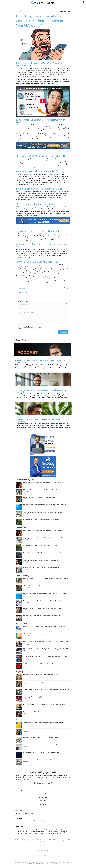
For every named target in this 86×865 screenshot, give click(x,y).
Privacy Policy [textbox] (43, 794)
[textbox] (43, 772)
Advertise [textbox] (43, 800)
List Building (22, 288)
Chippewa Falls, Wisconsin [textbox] (43, 821)
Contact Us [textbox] (42, 804)
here (56, 863)
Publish (64, 332)
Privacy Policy (43, 855)
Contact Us (42, 845)
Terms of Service (43, 850)
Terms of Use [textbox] (43, 797)
